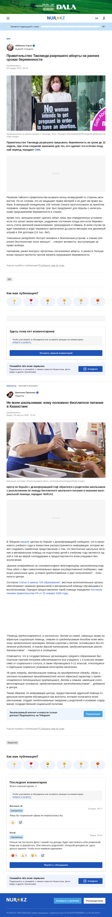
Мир (8, 39)
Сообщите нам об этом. (52, 265)
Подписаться (93, 750)
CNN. (38, 149)
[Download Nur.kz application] (56, 7)
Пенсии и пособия (28, 386)
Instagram (93, 369)
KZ (96, 18)
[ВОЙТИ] (104, 18)
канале (25, 541)
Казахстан (12, 779)
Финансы (11, 386)
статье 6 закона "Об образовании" (39, 582)
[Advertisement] (56, 173)
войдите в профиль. (22, 342)
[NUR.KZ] (56, 18)
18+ (9, 279)
